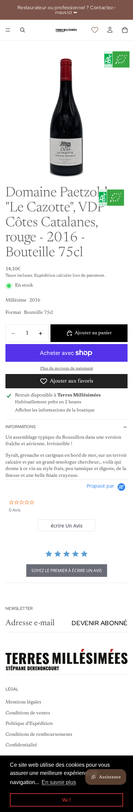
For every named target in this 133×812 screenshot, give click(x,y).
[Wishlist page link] (94, 30)
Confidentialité (21, 745)
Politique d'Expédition (29, 723)
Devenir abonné (100, 623)
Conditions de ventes (27, 713)
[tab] (66, 525)
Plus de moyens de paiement (66, 369)
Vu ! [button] (66, 799)
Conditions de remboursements (38, 734)
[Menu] (8, 30)
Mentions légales (23, 702)
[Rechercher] (22, 29)
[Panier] (124, 29)
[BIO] (117, 59)
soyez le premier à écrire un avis (66, 570)
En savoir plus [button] (59, 782)
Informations (20, 426)
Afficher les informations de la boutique (54, 410)
